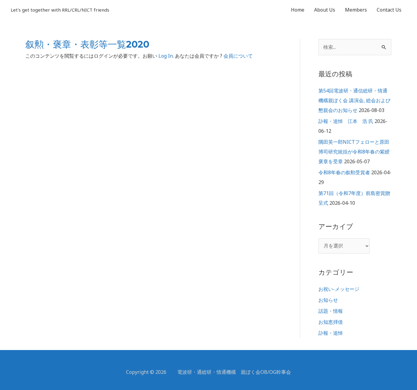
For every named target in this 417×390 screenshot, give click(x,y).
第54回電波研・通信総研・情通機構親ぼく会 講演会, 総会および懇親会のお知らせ (354, 100)
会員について (238, 55)
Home (297, 9)
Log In (165, 55)
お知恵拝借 (330, 322)
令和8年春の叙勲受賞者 (344, 172)
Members (356, 9)
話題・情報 (330, 311)
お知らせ (328, 300)
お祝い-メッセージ (338, 289)
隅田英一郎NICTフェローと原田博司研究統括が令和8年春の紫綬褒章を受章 (354, 152)
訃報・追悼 (330, 333)
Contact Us (389, 9)
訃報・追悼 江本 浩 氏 (345, 121)
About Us (324, 9)
